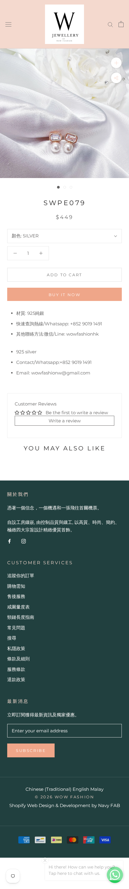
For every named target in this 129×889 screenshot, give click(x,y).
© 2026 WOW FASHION (64, 796)
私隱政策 (16, 648)
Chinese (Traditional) (48, 789)
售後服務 (16, 596)
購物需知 (16, 586)
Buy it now (65, 294)
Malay (97, 789)
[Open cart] (121, 24)
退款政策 (16, 679)
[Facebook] (9, 541)
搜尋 (11, 638)
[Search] (110, 24)
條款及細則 (18, 659)
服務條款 (16, 669)
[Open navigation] (8, 24)
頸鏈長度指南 (20, 617)
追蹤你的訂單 (20, 575)
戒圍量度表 (18, 607)
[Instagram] (23, 541)
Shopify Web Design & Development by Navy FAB (64, 805)
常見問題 (16, 628)
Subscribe (31, 750)
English (81, 789)
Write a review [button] (65, 421)
